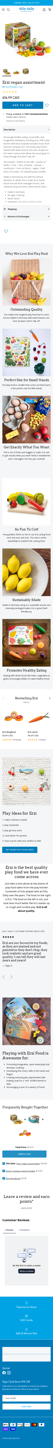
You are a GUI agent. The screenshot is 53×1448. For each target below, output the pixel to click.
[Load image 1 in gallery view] (26, 40)
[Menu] (3, 9)
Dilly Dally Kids (13, 1438)
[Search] (9, 9)
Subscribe (26, 1406)
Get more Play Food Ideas (20, 849)
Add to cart (23, 105)
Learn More (26, 1208)
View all (26, 702)
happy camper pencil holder (20, 1171)
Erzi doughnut (13, 1178)
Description (9, 129)
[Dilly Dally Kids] (26, 9)
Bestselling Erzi (26, 698)
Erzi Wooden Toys (14, 86)
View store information (15, 121)
